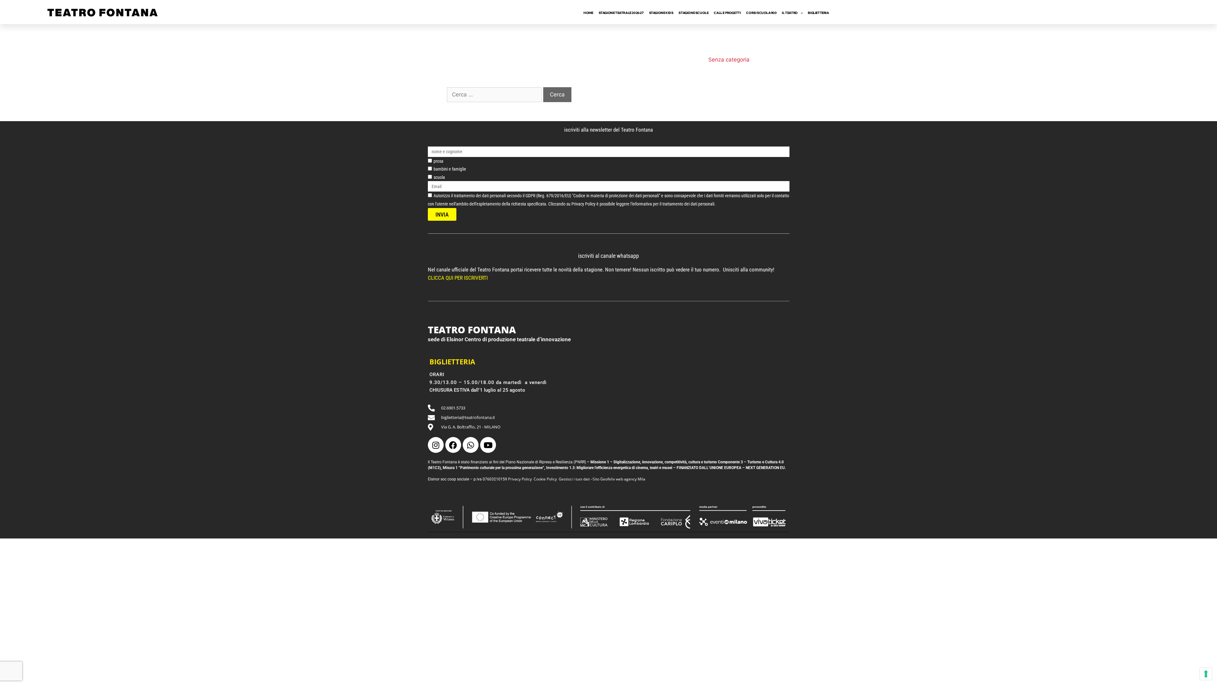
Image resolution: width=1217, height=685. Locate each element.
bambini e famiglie (450, 169)
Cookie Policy (545, 479)
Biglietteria (818, 13)
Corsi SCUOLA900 (761, 13)
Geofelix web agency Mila (622, 479)
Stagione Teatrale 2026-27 (621, 13)
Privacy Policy (520, 479)
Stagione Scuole (693, 13)
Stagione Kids (661, 13)
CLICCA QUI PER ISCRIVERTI (458, 278)
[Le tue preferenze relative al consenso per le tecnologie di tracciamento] (1206, 674)
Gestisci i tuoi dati (574, 479)
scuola (439, 177)
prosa (438, 161)
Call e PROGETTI (727, 13)
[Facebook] (453, 445)
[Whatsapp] (471, 445)
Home (588, 13)
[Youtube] (488, 445)
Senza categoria (729, 59)
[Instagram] (436, 445)
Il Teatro (789, 13)
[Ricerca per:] (495, 94)
